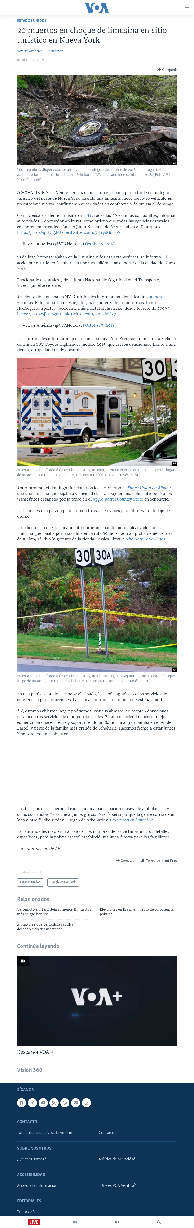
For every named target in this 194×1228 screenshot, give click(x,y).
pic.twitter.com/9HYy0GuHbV (92, 232)
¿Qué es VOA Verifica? (117, 1186)
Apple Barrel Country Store (118, 499)
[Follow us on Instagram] (86, 1102)
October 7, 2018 (100, 243)
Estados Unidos (32, 21)
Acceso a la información (37, 1186)
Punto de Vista (29, 1212)
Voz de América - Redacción (40, 51)
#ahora (156, 297)
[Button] (167, 70)
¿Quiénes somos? (31, 1159)
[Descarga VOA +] (97, 1001)
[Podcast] (64, 1102)
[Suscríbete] (75, 1102)
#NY (87, 215)
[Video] (117, 1222)
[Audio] (75, 1222)
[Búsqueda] (159, 1222)
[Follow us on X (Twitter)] (32, 1102)
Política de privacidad (117, 1159)
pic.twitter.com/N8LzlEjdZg (90, 314)
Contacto (106, 1133)
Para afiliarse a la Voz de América (45, 1133)
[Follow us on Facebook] (21, 1102)
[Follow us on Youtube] (43, 1102)
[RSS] (53, 1102)
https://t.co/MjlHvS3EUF (40, 232)
